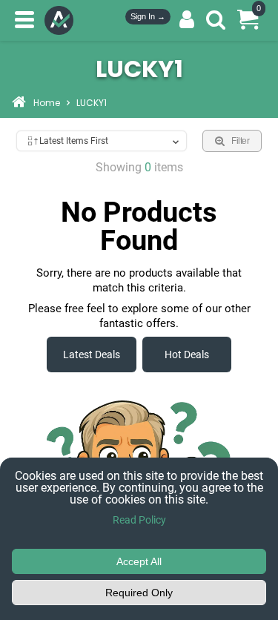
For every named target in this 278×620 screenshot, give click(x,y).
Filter (240, 141)
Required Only (139, 592)
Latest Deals (91, 354)
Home (46, 104)
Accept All (139, 561)
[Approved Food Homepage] (61, 20)
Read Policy (139, 520)
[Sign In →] (186, 20)
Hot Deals (187, 354)
